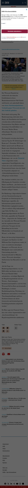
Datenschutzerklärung (11, 37)
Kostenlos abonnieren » (15, 31)
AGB (21, 37)
